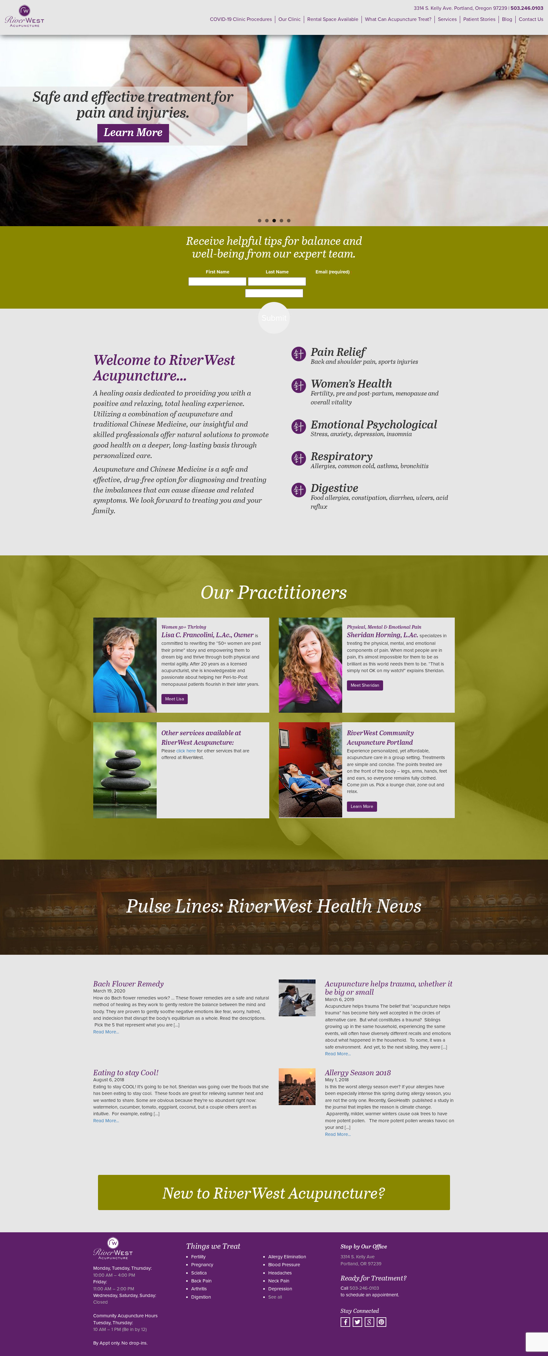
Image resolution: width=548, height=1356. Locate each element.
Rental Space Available (332, 19)
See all (275, 1297)
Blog (507, 19)
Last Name (277, 272)
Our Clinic (289, 19)
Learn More (133, 133)
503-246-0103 (364, 1288)
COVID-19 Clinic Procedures (241, 19)
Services (447, 19)
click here (186, 751)
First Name (217, 272)
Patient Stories (479, 19)
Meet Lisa (174, 699)
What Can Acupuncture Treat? (398, 19)
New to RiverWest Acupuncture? (274, 1192)
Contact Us (531, 19)
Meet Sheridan (365, 685)
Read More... (106, 1032)
